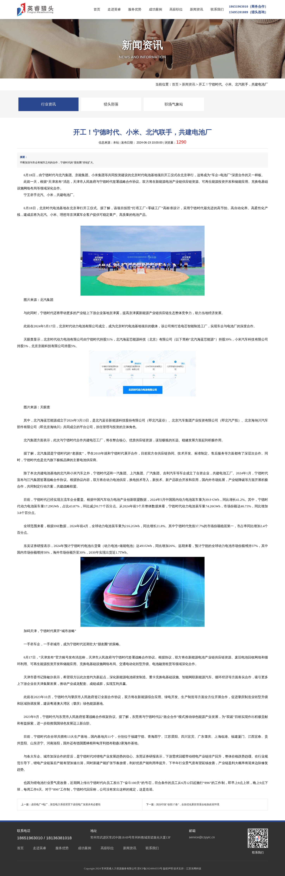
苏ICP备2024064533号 (149, 868)
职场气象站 (174, 104)
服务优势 (134, 9)
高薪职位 (176, 9)
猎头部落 (111, 104)
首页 (97, 9)
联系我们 (217, 9)
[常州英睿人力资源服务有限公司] (35, 9)
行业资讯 (48, 104)
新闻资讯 (196, 9)
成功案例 (155, 9)
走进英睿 (114, 9)
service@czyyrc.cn (202, 837)
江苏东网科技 (193, 868)
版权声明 (168, 868)
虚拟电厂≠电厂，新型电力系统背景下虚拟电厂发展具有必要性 (66, 804)
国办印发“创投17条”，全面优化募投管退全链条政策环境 (187, 804)
